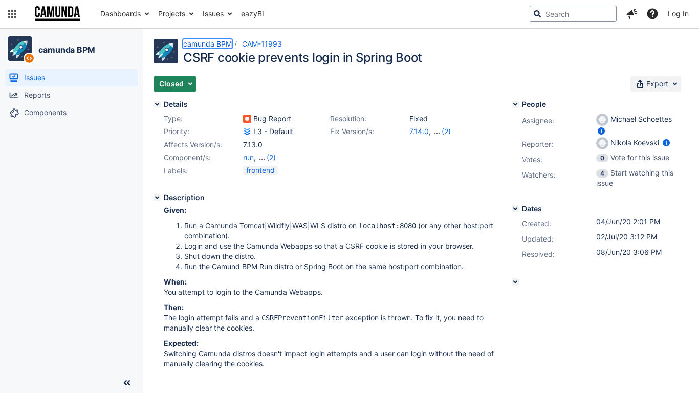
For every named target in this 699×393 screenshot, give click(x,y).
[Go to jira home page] (57, 14)
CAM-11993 (262, 43)
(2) (446, 131)
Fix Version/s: (352, 131)
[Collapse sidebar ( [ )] (127, 382)
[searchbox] (573, 14)
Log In (678, 13)
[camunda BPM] (20, 48)
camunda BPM (66, 50)
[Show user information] (601, 130)
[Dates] (515, 208)
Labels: (176, 170)
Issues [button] (213, 13)
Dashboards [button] (120, 13)
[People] (515, 104)
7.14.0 (419, 131)
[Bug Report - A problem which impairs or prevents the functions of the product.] (247, 119)
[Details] (157, 104)
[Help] (652, 14)
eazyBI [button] (252, 13)
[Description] (157, 197)
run (248, 157)
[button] (12, 14)
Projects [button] (171, 13)
